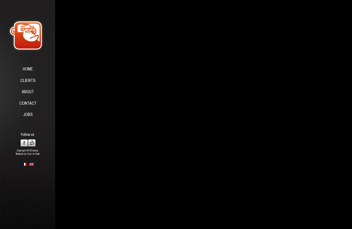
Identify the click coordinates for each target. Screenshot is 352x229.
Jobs (28, 114)
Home (28, 69)
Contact (28, 103)
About (28, 92)
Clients (27, 80)
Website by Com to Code (28, 153)
